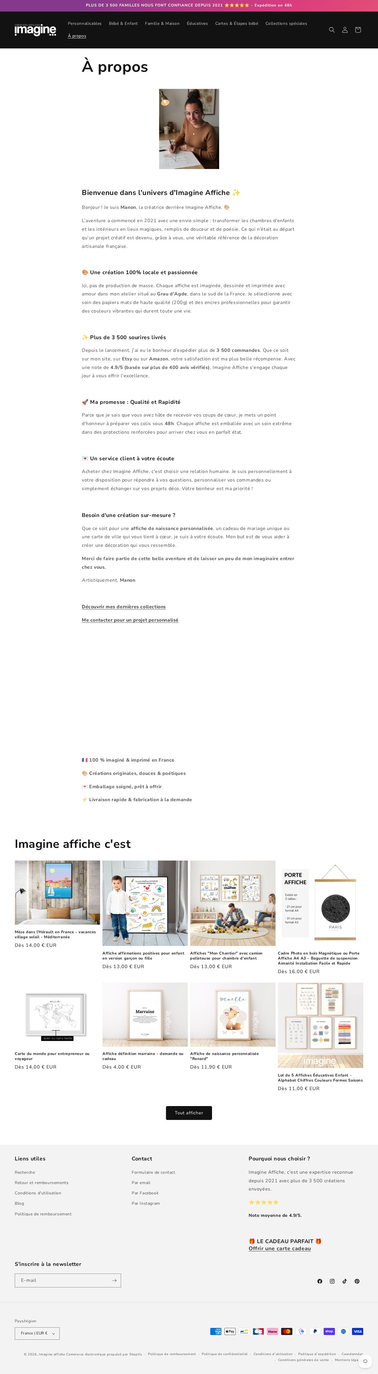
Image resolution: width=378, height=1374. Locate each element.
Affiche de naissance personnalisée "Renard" (224, 1056)
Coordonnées (352, 1354)
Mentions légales (349, 1360)
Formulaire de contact (153, 1172)
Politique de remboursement (43, 1214)
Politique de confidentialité (225, 1354)
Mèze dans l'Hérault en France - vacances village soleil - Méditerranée (55, 935)
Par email (141, 1183)
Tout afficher (189, 1113)
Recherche (25, 1172)
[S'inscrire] (114, 1280)
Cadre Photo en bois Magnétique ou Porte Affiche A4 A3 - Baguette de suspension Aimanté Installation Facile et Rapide (318, 958)
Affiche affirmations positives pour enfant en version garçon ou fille (143, 956)
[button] (331, 29)
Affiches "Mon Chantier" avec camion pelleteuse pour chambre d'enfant (226, 956)
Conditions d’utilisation (273, 1354)
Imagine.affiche (52, 1354)
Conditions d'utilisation (38, 1193)
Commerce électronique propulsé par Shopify (104, 1354)
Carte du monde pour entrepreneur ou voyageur (52, 1056)
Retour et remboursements (42, 1183)
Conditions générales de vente (303, 1360)
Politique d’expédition (317, 1354)
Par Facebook (145, 1193)
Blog (19, 1203)
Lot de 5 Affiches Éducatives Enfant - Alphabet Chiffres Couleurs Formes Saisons (320, 1078)
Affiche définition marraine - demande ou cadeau (143, 1056)
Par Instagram (146, 1203)
